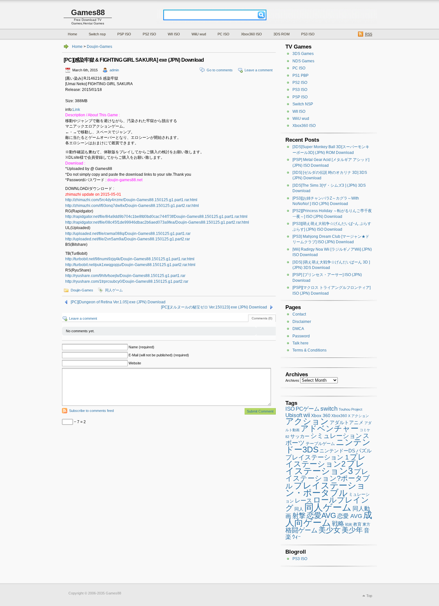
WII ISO (174, 34)
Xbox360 (339, 416)
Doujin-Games (99, 46)
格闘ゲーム (301, 530)
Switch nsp (97, 34)
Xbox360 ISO (251, 34)
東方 (366, 524)
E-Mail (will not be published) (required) (159, 355)
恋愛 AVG (349, 516)
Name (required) (141, 347)
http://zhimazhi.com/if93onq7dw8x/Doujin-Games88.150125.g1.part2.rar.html (132, 205)
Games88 (88, 12)
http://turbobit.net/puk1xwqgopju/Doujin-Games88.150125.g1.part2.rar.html (130, 265)
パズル (364, 450)
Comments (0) (262, 318)
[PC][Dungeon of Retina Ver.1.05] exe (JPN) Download (118, 302)
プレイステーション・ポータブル (325, 489)
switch (329, 408)
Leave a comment (259, 70)
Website (135, 363)
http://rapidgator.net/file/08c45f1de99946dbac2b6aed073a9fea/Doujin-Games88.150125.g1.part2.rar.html (157, 222)
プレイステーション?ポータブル (327, 479)
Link (76, 109)
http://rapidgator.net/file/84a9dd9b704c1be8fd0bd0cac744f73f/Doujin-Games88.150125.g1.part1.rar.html (156, 216)
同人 (298, 509)
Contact (299, 314)
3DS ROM (281, 34)
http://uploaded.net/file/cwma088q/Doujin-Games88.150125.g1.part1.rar (128, 233)
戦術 (348, 524)
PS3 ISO (308, 34)
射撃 (299, 516)
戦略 (338, 523)
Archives (292, 380)
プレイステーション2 (325, 460)
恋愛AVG (321, 515)
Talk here (300, 343)
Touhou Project (350, 409)
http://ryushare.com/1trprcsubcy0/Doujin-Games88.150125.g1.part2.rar (126, 281)
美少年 (352, 530)
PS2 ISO (149, 34)
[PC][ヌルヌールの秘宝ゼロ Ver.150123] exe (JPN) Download (214, 307)
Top (369, 596)
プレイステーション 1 (317, 457)
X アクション (358, 416)
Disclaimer (301, 321)
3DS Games (303, 53)
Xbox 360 (320, 415)
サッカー (299, 436)
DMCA (298, 328)
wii (306, 415)
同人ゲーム (114, 290)
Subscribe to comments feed (91, 411)
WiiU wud (199, 34)
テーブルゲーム (320, 443)
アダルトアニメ (346, 422)
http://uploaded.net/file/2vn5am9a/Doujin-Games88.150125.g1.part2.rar (127, 239)
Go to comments (220, 70)
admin (114, 70)
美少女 (329, 530)
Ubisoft (293, 415)
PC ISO (223, 34)
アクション (307, 421)
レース (303, 500)
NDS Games (303, 61)
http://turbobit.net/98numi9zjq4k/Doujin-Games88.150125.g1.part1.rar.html (129, 259)
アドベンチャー (329, 428)
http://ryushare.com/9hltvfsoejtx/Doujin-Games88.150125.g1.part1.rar (125, 275)
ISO (290, 409)
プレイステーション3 (324, 467)
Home (72, 34)
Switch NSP (302, 104)
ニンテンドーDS (337, 450)
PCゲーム (307, 409)
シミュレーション (336, 435)
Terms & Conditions (309, 350)
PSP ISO (124, 34)
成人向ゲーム (328, 518)
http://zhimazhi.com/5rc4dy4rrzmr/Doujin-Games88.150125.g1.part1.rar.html (131, 200)
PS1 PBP (300, 75)
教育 (357, 524)
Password (301, 336)
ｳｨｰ (296, 536)
